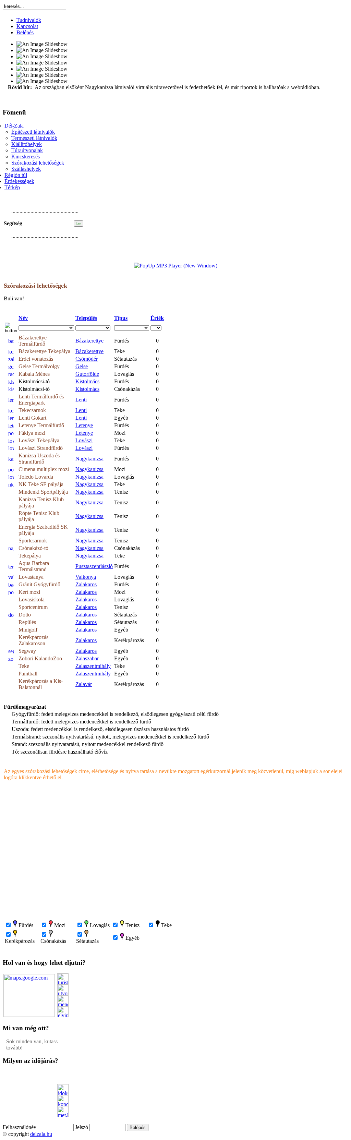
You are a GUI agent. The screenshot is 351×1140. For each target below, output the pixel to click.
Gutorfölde (87, 374)
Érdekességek (19, 181)
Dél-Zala (14, 126)
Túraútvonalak (27, 150)
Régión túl (15, 175)
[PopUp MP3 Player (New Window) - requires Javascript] (175, 265)
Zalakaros (86, 584)
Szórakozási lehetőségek (37, 163)
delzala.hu (41, 1134)
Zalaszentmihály (93, 666)
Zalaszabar (87, 658)
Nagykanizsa (89, 458)
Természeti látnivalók (34, 138)
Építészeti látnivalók (33, 132)
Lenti (81, 400)
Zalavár (83, 684)
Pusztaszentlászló (94, 566)
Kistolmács (87, 381)
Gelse (81, 366)
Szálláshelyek (26, 169)
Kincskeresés (25, 156)
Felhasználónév (19, 1127)
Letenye (84, 425)
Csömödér (86, 359)
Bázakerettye (89, 341)
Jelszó (81, 1127)
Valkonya (85, 577)
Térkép (12, 187)
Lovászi (84, 440)
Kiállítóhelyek (26, 144)
